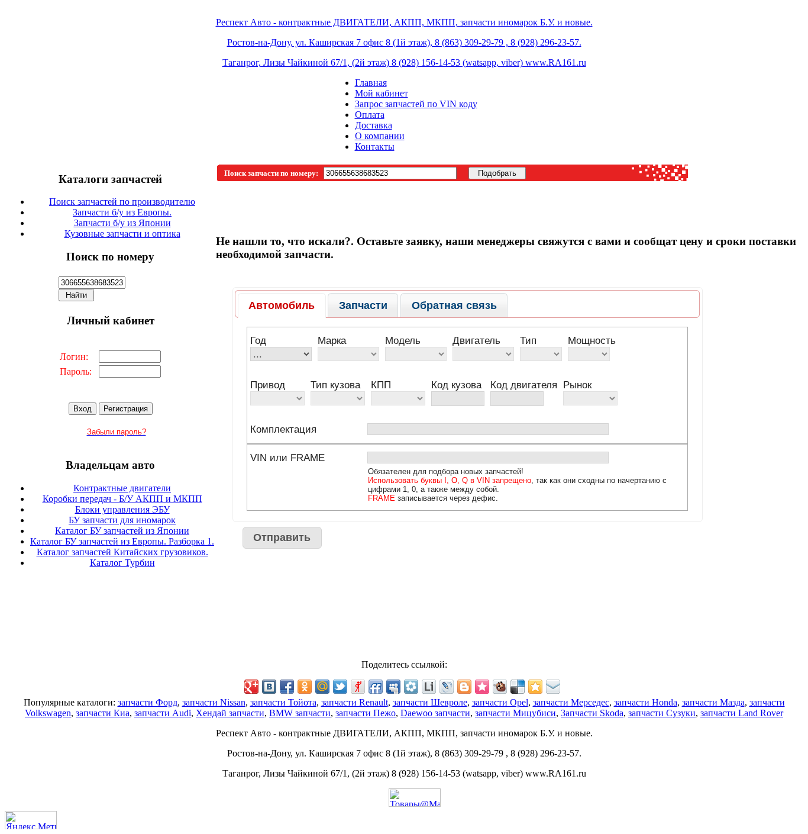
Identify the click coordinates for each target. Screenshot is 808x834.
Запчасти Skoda (592, 713)
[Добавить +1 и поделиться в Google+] (251, 687)
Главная (371, 83)
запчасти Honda (645, 702)
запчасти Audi (162, 713)
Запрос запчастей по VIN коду (416, 104)
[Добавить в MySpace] (393, 687)
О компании (380, 136)
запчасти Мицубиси (515, 713)
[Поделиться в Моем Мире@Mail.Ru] (322, 687)
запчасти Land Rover (741, 713)
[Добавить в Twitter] (340, 687)
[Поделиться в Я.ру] (358, 687)
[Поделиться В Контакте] (269, 687)
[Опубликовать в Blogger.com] (464, 687)
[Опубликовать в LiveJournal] (446, 687)
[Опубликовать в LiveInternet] (429, 687)
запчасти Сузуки (662, 713)
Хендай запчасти (230, 713)
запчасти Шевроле (430, 702)
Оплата (369, 115)
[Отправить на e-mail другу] (553, 687)
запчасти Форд (147, 702)
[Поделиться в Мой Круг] (411, 687)
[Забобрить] (500, 687)
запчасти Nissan (213, 702)
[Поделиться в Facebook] (287, 687)
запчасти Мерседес (571, 702)
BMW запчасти (300, 713)
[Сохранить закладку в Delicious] (517, 687)
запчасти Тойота (283, 702)
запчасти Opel (500, 702)
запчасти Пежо (365, 713)
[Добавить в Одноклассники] (305, 687)
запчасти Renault (354, 702)
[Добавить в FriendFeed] (376, 687)
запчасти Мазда (713, 702)
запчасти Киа (103, 713)
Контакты (375, 146)
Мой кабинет (381, 93)
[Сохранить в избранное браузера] (535, 687)
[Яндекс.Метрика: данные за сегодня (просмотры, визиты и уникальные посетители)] (31, 820)
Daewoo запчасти (435, 713)
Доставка (373, 125)
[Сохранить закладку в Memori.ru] (482, 687)
